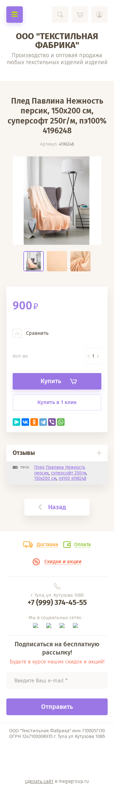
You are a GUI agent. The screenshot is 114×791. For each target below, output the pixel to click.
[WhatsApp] (61, 422)
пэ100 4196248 (72, 478)
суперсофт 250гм (68, 473)
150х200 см (45, 478)
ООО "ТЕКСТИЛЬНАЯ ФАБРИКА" (57, 40)
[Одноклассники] (34, 422)
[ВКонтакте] (25, 422)
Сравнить (36, 333)
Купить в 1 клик (57, 402)
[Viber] (52, 422)
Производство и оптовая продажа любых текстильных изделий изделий (57, 59)
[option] (57, 200)
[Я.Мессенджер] (16, 422)
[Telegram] (43, 422)
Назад (57, 507)
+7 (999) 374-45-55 (57, 602)
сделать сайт (39, 781)
